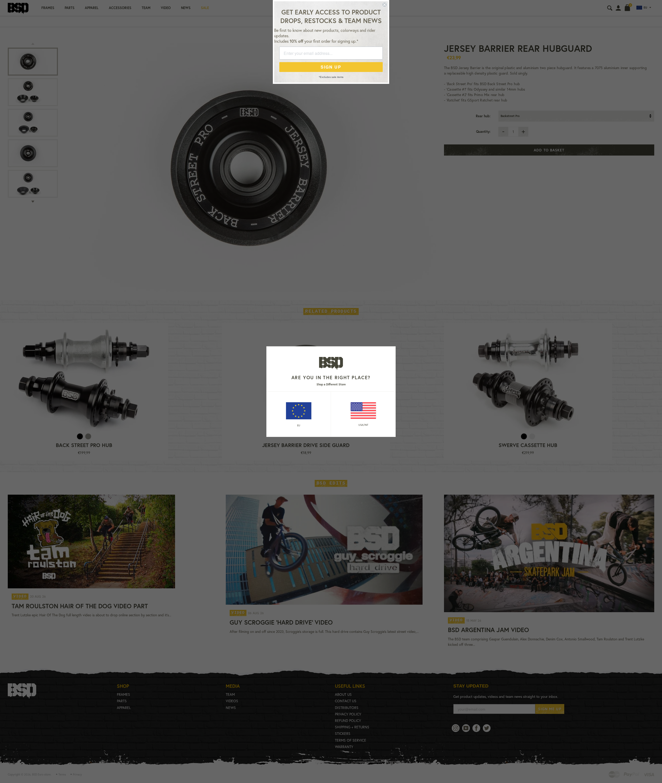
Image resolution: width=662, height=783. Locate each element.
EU (298, 425)
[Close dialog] (384, 4)
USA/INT (363, 425)
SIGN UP (331, 67)
